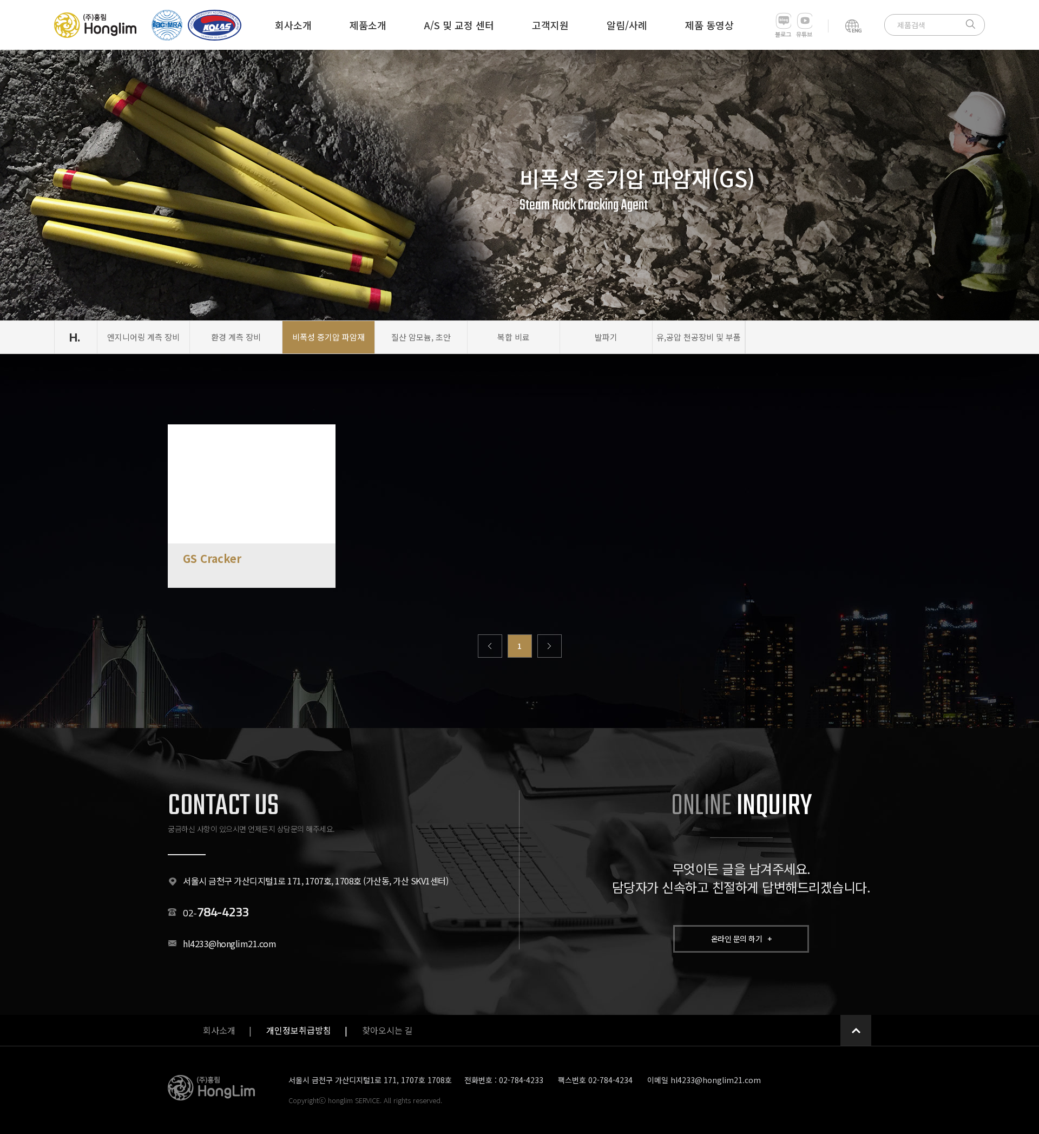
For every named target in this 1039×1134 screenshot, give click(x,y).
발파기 (606, 337)
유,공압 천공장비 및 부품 (698, 337)
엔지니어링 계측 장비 (143, 337)
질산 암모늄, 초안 (421, 337)
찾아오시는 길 (387, 1030)
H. (74, 337)
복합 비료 (513, 337)
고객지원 (550, 25)
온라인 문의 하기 (741, 938)
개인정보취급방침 (298, 1030)
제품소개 (368, 25)
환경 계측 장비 (236, 337)
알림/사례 (627, 25)
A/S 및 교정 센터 (459, 25)
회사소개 (293, 25)
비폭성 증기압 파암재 (328, 337)
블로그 (783, 35)
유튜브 (804, 35)
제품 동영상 (709, 25)
